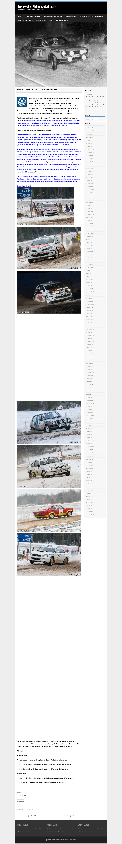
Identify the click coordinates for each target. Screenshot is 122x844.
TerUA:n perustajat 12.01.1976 (44, 20)
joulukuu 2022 (89, 155)
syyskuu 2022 (89, 162)
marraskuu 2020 (90, 190)
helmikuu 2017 (89, 295)
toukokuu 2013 (89, 434)
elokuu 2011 (89, 499)
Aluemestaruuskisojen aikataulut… (26, 816)
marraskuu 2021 (90, 174)
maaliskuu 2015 (90, 366)
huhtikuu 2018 (89, 251)
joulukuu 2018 (89, 230)
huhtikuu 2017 (89, 289)
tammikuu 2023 (90, 152)
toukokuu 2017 (89, 285)
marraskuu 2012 (90, 453)
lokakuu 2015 (89, 344)
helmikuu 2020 (89, 208)
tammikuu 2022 (90, 171)
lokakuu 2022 (89, 159)
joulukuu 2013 (89, 412)
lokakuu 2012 (89, 456)
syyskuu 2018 (89, 239)
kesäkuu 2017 (89, 282)
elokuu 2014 (89, 388)
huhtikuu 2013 (89, 437)
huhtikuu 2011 (89, 511)
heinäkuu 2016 (89, 316)
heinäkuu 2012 (89, 465)
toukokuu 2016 (89, 323)
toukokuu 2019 (89, 220)
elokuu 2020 (89, 199)
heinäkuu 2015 (89, 354)
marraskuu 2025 (90, 131)
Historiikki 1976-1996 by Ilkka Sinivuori (91, 16)
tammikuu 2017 (90, 298)
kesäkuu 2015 (89, 357)
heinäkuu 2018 (89, 245)
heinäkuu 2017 (89, 279)
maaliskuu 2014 (90, 403)
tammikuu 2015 (90, 372)
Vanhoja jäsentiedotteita (25, 20)
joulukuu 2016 (89, 301)
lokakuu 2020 (89, 193)
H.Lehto (30, 94)
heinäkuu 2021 (89, 177)
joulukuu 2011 (89, 487)
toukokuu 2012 (89, 471)
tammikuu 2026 (90, 128)
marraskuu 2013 (90, 415)
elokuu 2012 (89, 462)
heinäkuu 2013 (89, 428)
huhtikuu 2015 (89, 363)
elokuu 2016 (89, 313)
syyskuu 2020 (89, 196)
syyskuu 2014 (89, 385)
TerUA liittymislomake (33, 16)
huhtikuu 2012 (89, 474)
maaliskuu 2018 (90, 254)
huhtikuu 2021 (89, 180)
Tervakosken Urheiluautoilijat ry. (37, 6)
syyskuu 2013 (89, 422)
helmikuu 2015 (89, 369)
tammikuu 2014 (90, 409)
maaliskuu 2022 (90, 165)
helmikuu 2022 (89, 168)
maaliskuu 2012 (90, 477)
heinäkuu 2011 (89, 502)
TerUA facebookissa (62, 20)
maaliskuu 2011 (90, 515)
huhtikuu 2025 (89, 137)
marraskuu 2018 (90, 233)
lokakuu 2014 (89, 381)
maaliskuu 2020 (90, 205)
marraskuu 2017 (90, 267)
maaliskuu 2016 (90, 329)
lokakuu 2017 (89, 270)
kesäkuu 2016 (89, 319)
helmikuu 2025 (89, 143)
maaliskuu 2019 (90, 227)
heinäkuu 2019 (89, 217)
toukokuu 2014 (89, 397)
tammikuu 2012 (90, 484)
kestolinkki (22, 809)
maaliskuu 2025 (90, 140)
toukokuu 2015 (89, 360)
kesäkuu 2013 (89, 431)
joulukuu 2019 (89, 211)
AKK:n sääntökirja (71, 16)
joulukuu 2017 (89, 264)
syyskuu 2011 (89, 496)
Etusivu (20, 16)
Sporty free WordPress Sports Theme (55, 840)
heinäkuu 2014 (89, 391)
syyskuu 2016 (89, 310)
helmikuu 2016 (89, 332)
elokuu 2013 (89, 425)
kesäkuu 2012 (89, 468)
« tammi (88, 112)
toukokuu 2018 (89, 248)
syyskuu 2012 (89, 459)
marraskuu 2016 (90, 304)
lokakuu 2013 (89, 419)
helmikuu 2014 (89, 406)
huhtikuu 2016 (89, 326)
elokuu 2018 (89, 242)
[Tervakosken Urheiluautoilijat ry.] (61, 44)
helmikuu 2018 (89, 258)
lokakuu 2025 (89, 134)
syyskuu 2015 (89, 347)
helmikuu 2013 (89, 443)
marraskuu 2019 (90, 214)
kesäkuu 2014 (89, 394)
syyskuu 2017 (89, 273)
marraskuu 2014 (90, 378)
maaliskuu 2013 (90, 440)
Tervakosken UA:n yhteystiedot (53, 16)
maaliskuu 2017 (90, 292)
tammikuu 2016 (90, 335)
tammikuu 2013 (90, 446)
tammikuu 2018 (90, 261)
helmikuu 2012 (89, 480)
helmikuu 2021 (89, 183)
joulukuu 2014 (89, 375)
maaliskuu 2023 (90, 149)
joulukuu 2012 (89, 449)
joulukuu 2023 (89, 146)
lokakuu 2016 (89, 307)
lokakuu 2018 (89, 236)
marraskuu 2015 (90, 341)
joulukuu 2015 (89, 338)
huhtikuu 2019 (89, 224)
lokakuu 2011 (89, 493)
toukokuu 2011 (89, 508)
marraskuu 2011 (90, 490)
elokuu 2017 (89, 276)
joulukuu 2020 (89, 186)
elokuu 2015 (89, 350)
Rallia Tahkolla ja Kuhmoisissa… (72, 816)
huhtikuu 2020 (89, 202)
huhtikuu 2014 (89, 400)
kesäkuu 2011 (89, 505)
